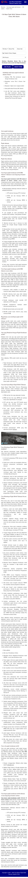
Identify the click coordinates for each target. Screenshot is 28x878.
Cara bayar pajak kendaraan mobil (10, 798)
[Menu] (25, 2)
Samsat (15, 429)
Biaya (4, 847)
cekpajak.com (10, 765)
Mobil (10, 251)
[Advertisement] (14, 33)
